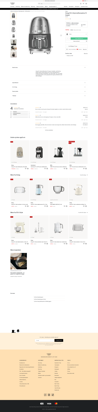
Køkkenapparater (21, 11)
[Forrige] (20, 35)
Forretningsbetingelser (24, 377)
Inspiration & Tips (58, 362)
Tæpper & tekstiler (40, 6)
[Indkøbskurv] (86, 3)
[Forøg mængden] (69, 38)
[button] (68, 18)
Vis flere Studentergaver (38, 297)
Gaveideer (57, 381)
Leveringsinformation (23, 373)
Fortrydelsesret (22, 385)
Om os (68, 362)
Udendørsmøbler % (53, 6)
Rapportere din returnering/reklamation (27, 367)
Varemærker (71, 6)
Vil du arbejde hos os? (71, 367)
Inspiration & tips (84, 6)
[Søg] (39, 4)
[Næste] (61, 35)
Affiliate (68, 369)
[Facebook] (45, 394)
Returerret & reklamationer (24, 364)
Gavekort (40, 377)
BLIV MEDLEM (46, 0)
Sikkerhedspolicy (23, 379)
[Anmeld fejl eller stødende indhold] (87, 112)
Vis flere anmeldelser (49, 130)
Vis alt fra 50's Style (82, 212)
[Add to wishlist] (26, 168)
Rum (55, 379)
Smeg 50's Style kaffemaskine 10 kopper (38, 11)
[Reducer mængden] (66, 38)
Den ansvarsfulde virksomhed (73, 364)
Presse (68, 371)
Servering (12, 6)
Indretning (18, 6)
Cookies (21, 381)
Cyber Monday (57, 387)
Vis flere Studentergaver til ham (40, 299)
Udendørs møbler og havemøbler (44, 375)
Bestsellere (57, 375)
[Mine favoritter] (83, 3)
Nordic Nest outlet (70, 373)
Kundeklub (22, 369)
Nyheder (65, 6)
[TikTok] (53, 394)
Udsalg (56, 371)
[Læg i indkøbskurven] (27, 168)
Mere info (85, 49)
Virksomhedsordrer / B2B (24, 383)
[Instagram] (49, 394)
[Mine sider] (80, 3)
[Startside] (12, 3)
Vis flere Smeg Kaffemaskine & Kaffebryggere (42, 301)
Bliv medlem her (83, 25)
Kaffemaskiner (27, 11)
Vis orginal (45, 119)
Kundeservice (22, 362)
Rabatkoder (57, 390)
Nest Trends (57, 383)
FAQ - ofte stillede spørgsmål (25, 371)
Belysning (33, 6)
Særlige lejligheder (58, 377)
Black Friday (57, 385)
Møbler (46, 6)
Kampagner (77, 6)
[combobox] (85, 1)
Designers (56, 367)
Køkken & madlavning (25, 6)
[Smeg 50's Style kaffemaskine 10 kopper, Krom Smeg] (41, 35)
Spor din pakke (22, 375)
